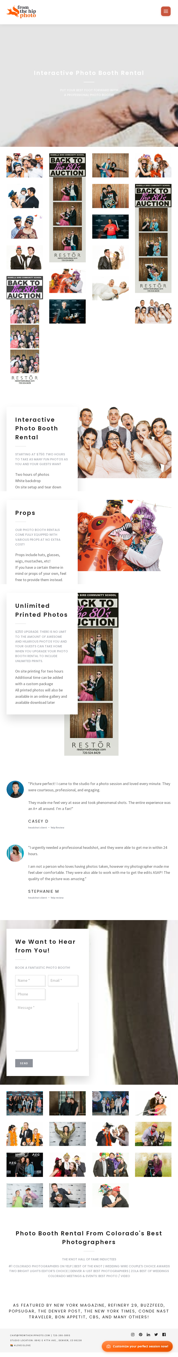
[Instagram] (132, 1334)
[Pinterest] (140, 1334)
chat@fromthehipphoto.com (30, 1335)
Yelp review (57, 897)
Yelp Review (57, 827)
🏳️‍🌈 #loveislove (20, 1345)
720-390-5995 (61, 1335)
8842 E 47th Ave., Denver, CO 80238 (58, 1340)
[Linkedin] (148, 1334)
